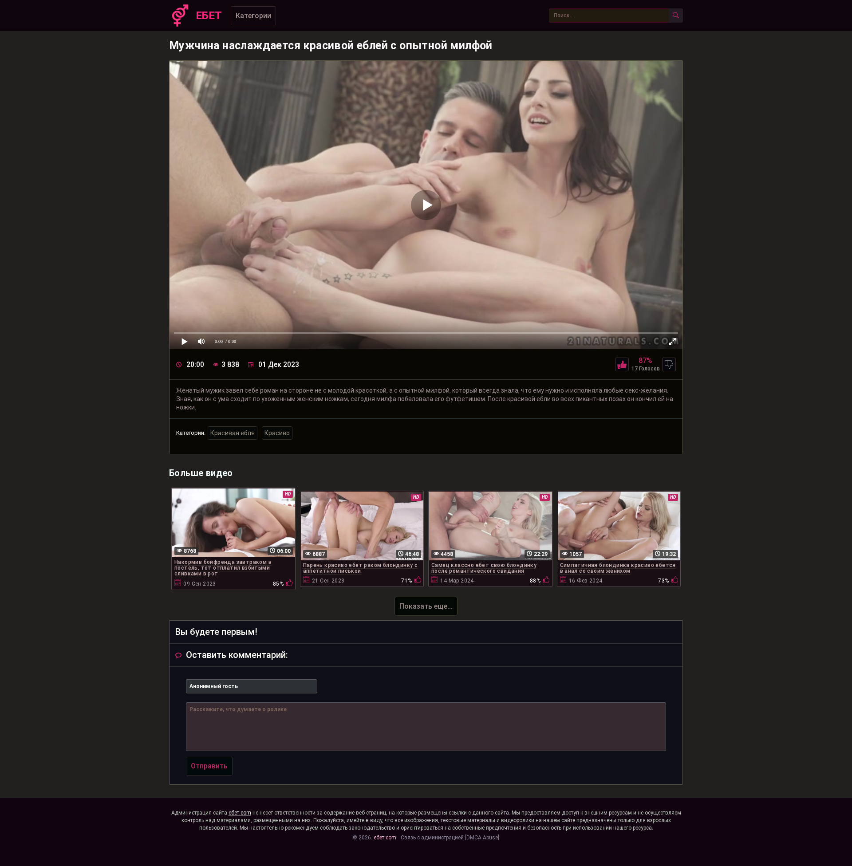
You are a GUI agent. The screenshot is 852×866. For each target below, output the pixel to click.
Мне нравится (622, 364)
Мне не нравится (669, 364)
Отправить (209, 766)
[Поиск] (676, 15)
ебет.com (240, 813)
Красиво (277, 433)
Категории (253, 16)
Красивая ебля (232, 433)
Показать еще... (426, 606)
